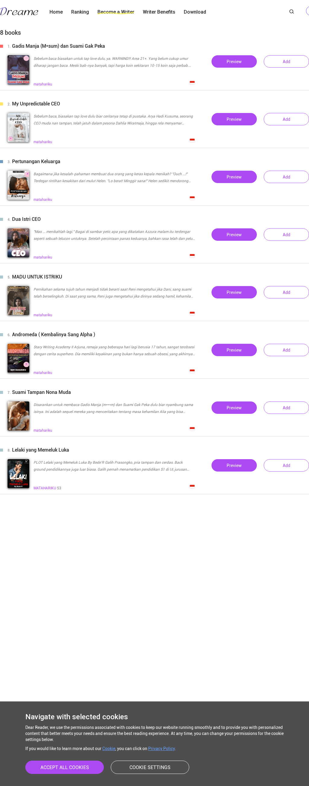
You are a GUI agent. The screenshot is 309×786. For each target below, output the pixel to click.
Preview (234, 61)
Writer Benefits (159, 12)
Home (56, 12)
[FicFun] (19, 12)
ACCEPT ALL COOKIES (64, 767)
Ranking (80, 12)
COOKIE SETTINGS (149, 767)
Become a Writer (115, 12)
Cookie (108, 748)
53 (47, 488)
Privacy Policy (161, 748)
